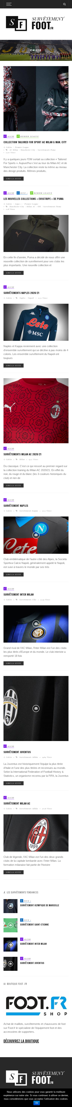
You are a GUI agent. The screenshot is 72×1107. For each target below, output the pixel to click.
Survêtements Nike (27, 599)
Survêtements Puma (47, 150)
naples (22, 298)
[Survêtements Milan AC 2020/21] (36, 410)
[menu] (8, 4)
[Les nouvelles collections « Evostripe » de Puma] (36, 233)
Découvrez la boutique (21, 1041)
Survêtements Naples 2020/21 (21, 293)
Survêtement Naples (15, 505)
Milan (22, 459)
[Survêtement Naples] (36, 534)
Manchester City (28, 150)
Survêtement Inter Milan (18, 594)
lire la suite (13, 178)
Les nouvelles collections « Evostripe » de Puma (33, 199)
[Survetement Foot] (36, 23)
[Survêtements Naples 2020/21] (36, 322)
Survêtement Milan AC (16, 803)
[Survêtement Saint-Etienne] (10, 925)
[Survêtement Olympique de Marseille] (10, 905)
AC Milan (13, 150)
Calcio (9, 147)
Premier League (21, 147)
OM (39, 206)
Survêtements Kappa (28, 511)
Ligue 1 (18, 204)
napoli (31, 298)
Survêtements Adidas (28, 757)
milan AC (31, 206)
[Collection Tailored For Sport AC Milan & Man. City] (36, 98)
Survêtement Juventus (17, 752)
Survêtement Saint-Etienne (34, 924)
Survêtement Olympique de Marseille (39, 905)
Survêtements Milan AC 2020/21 (22, 454)
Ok (36, 1103)
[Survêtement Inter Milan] (36, 623)
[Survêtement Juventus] (36, 708)
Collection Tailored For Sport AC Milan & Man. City (34, 142)
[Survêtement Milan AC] (36, 832)
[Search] (64, 4)
